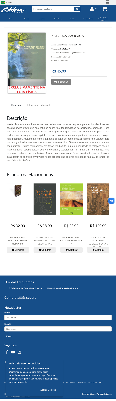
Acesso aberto (88, 19)
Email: (7, 324)
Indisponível (62, 82)
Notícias (72, 19)
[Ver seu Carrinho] (103, 9)
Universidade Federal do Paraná (62, 288)
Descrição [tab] (16, 105)
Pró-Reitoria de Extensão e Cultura (25, 288)
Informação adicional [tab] (38, 105)
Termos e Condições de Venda (103, 18)
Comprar (19, 250)
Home (11, 19)
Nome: (7, 312)
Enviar (9, 336)
